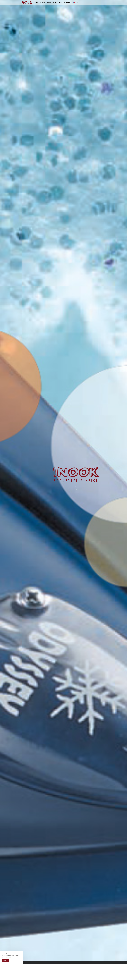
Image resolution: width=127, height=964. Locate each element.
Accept (5, 960)
